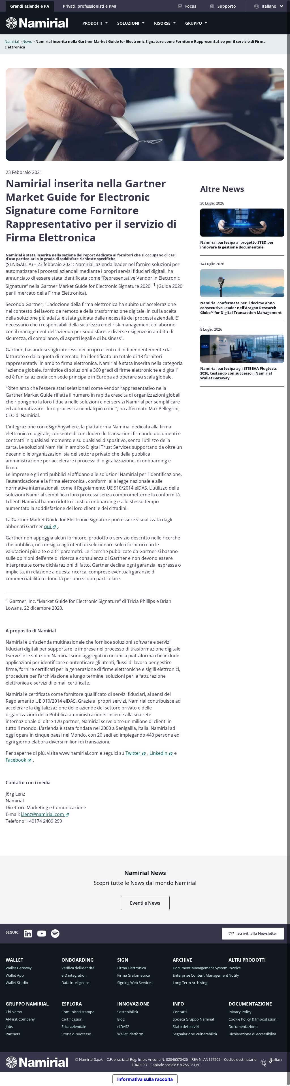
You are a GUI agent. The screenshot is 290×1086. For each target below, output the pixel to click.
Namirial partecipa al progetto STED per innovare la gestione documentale (237, 245)
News (27, 41)
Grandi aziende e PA (29, 6)
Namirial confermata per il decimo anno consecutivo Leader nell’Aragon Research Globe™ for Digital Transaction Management (241, 308)
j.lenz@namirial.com (42, 814)
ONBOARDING (77, 960)
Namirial (12, 41)
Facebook (16, 760)
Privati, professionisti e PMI (89, 6)
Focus (190, 6)
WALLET (14, 960)
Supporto (227, 6)
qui (47, 526)
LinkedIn (158, 753)
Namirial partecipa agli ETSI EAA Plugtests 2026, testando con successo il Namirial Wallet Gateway (238, 373)
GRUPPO (193, 23)
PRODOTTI (92, 23)
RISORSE (162, 23)
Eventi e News (145, 903)
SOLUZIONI (128, 23)
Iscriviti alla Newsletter (256, 933)
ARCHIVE (182, 960)
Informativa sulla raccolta (145, 1079)
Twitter (132, 753)
